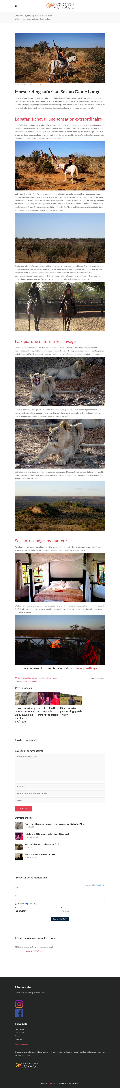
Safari (25, 681)
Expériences (19, 1033)
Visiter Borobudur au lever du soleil (39, 854)
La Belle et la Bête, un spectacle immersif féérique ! (46, 834)
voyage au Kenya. (87, 668)
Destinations (19, 1029)
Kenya (48, 678)
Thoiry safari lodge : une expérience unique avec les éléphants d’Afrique (55, 824)
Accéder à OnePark (34, 951)
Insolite (42, 678)
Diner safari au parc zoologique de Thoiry (42, 844)
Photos (17, 1036)
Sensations (33, 681)
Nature (18, 681)
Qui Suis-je (19, 1039)
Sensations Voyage (22, 15)
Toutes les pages (21, 1044)
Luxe (54, 678)
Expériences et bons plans (41, 15)
